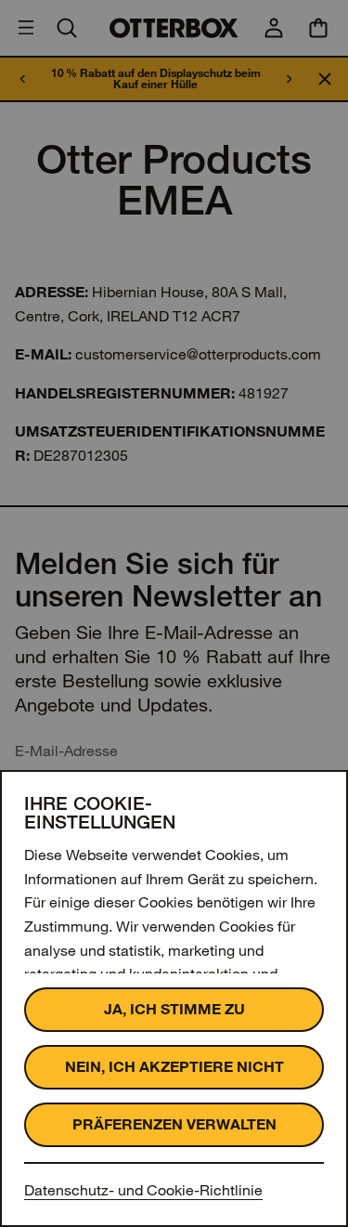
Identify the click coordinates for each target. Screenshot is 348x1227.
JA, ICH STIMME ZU (174, 1009)
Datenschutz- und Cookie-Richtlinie (143, 1190)
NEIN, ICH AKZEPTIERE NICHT (174, 1067)
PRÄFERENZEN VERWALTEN (174, 1124)
